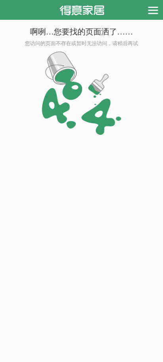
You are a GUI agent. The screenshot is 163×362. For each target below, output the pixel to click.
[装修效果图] (81, 10)
